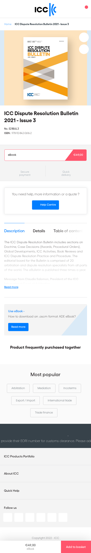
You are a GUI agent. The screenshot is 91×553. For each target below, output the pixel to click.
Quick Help (11, 490)
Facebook (29, 517)
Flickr (63, 517)
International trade (60, 400)
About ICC (11, 473)
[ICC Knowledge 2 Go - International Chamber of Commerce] (45, 9)
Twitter (18, 517)
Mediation (44, 388)
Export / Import (25, 400)
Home (7, 24)
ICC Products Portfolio (19, 456)
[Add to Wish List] (84, 37)
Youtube (51, 517)
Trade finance (44, 412)
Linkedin (7, 517)
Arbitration (18, 388)
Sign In (77, 9)
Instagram (40, 517)
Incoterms (69, 388)
